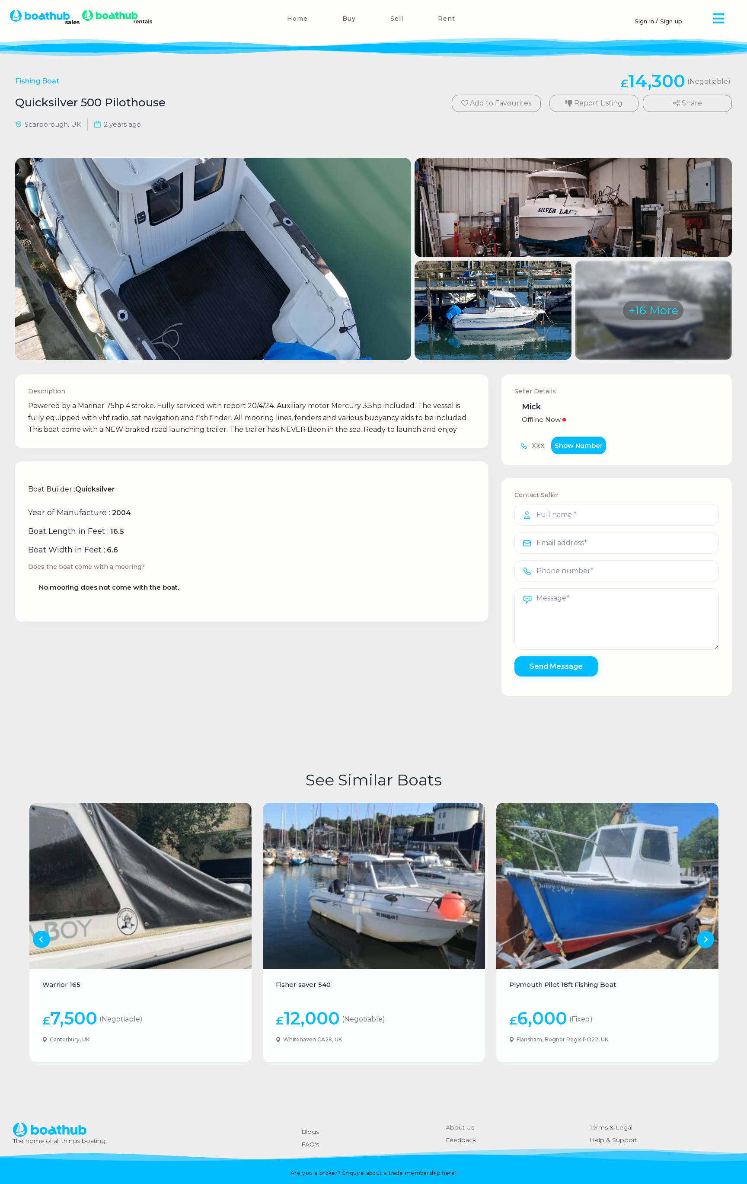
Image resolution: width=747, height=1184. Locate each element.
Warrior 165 (61, 984)
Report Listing (597, 103)
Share (691, 103)
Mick (531, 407)
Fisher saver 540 (303, 984)
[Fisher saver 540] (374, 886)
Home (297, 18)
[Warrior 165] (140, 886)
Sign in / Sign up (658, 21)
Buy (349, 18)
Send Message (556, 666)
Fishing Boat (37, 81)
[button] (719, 18)
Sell (396, 18)
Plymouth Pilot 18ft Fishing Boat (562, 984)
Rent (446, 18)
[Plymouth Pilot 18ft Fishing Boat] (607, 886)
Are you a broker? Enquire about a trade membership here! (373, 1173)
